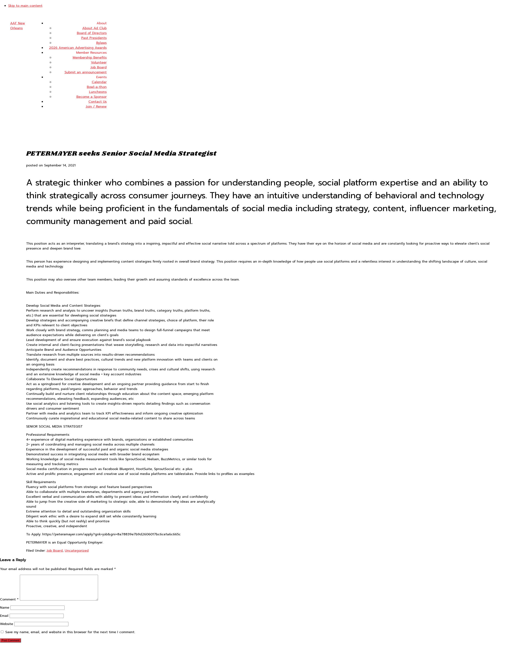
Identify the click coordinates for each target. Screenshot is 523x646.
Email (4, 615)
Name (4, 607)
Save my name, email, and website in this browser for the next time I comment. (70, 632)
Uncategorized (77, 550)
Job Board (55, 550)
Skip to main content (25, 5)
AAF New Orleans (17, 26)
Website (6, 623)
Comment (9, 599)
